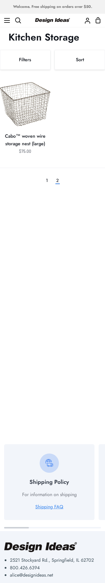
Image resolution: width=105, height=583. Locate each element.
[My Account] (85, 20)
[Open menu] (5, 20)
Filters (25, 59)
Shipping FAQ (49, 506)
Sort (80, 59)
